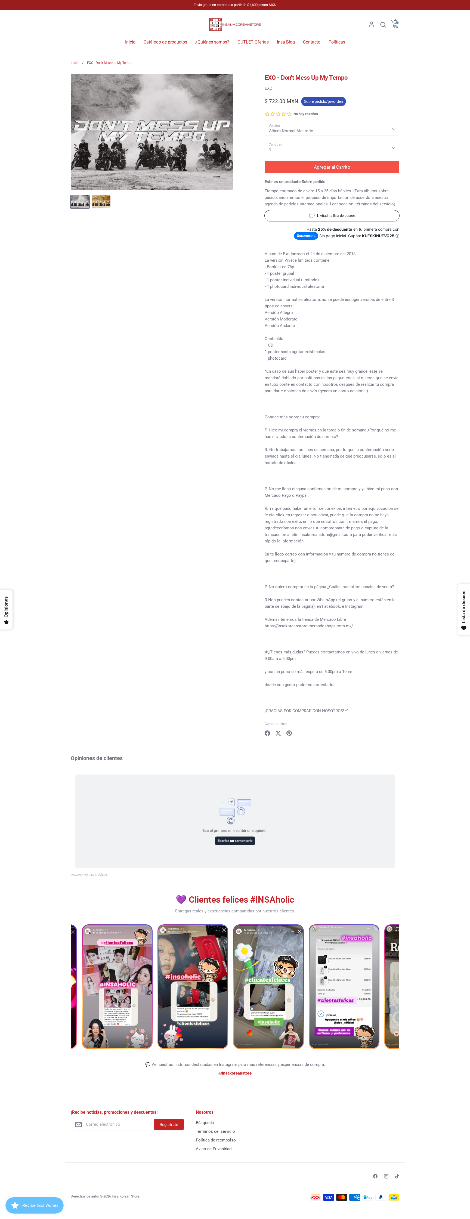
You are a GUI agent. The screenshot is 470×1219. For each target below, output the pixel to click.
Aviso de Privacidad (213, 1148)
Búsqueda (205, 1122)
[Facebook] (375, 1176)
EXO (268, 88)
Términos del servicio (215, 1131)
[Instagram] (386, 1176)
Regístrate (169, 1124)
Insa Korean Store (125, 1196)
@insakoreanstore (235, 1073)
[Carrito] (395, 26)
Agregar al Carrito (332, 167)
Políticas (337, 42)
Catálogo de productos (165, 42)
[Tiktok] (397, 1176)
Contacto (311, 42)
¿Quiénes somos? (212, 42)
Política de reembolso (216, 1140)
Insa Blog (286, 42)
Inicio (130, 42)
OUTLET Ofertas (253, 42)
